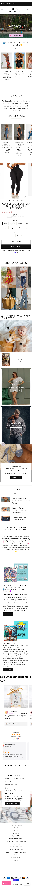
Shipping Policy (16, 836)
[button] (3, 444)
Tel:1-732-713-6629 (11, 785)
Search (16, 828)
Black (5, 223)
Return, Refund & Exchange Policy (16, 841)
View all (16, 48)
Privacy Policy (16, 844)
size (16, 232)
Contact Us (16, 833)
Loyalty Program (16, 855)
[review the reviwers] (26, 749)
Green (26, 228)
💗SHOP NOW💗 (16, 35)
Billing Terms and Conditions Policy (16, 852)
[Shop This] (16, 386)
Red (20, 228)
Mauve (12, 223)
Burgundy (13, 228)
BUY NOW (8, 614)
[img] (7, 212)
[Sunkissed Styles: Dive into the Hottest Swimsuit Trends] (5, 499)
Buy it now (16, 246)
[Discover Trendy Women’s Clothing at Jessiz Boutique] (5, 509)
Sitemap (16, 860)
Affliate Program (16, 857)
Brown (20, 223)
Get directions (12, 803)
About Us (16, 830)
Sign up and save (15, 865)
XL (22, 236)
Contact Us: (15, 869)
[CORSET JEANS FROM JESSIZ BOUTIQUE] (5, 518)
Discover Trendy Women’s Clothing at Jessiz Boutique (19, 510)
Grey (5, 228)
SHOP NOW (16, 477)
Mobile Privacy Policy (16, 846)
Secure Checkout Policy (16, 838)
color (16, 220)
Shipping (9, 216)
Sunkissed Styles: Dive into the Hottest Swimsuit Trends (21, 500)
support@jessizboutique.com (14, 790)
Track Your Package (16, 825)
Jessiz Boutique (16, 10)
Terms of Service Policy (16, 849)
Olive (26, 223)
